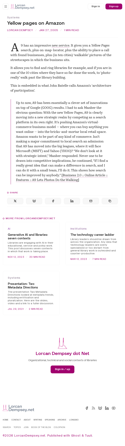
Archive (62, 420)
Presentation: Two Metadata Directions (23, 285)
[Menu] (6, 6)
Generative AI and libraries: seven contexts (28, 236)
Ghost (76, 435)
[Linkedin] (107, 408)
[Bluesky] (100, 408)
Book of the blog (41, 427)
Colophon (59, 427)
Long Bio (74, 420)
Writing (38, 420)
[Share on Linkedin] (72, 201)
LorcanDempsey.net (29, 435)
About (27, 420)
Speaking (50, 420)
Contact (16, 420)
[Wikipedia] (120, 408)
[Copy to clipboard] (110, 201)
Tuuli (88, 435)
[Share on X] (15, 201)
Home (6, 420)
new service (60, 45)
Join (26, 427)
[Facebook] (87, 408)
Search (7, 427)
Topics (17, 427)
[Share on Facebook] (53, 201)
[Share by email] (91, 201)
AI (9, 229)
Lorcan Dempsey (20, 30)
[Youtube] (114, 408)
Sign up (113, 6)
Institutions (78, 229)
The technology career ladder (92, 235)
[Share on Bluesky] (34, 201)
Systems (13, 17)
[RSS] (93, 408)
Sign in (95, 6)
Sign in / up (62, 369)
